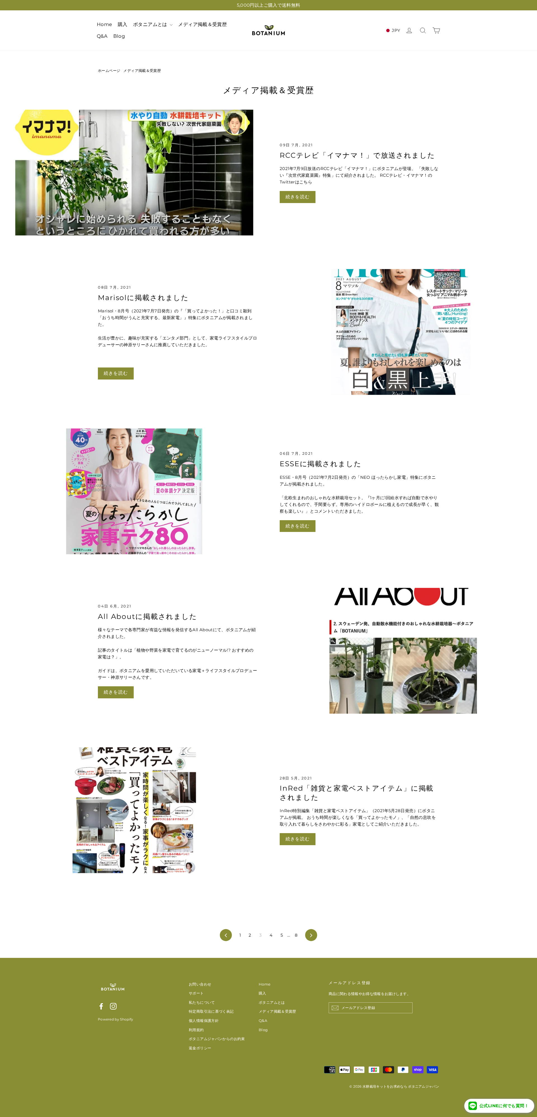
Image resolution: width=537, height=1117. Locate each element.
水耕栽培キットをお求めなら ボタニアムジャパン (400, 1086)
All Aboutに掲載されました (147, 616)
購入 (123, 24)
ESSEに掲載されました (321, 463)
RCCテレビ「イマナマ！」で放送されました (357, 155)
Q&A (102, 36)
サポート (196, 993)
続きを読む (298, 196)
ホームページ (109, 70)
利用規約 (196, 1030)
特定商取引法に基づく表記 (211, 1011)
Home (104, 24)
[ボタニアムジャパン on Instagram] (113, 1006)
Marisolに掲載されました (143, 297)
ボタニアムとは (150, 24)
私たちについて (202, 1002)
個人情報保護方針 (204, 1020)
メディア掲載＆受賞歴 (202, 24)
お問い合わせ (200, 984)
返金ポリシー (200, 1048)
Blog (119, 36)
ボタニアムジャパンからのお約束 (217, 1038)
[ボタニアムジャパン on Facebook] (101, 1006)
